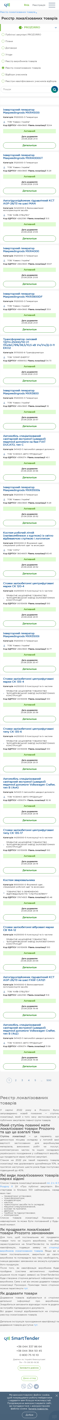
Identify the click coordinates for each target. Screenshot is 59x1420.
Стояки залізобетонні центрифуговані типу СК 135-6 (28, 730)
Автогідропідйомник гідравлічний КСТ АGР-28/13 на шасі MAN (28, 202)
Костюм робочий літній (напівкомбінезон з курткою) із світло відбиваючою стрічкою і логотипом (28, 536)
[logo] (21, 1338)
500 (49, 1080)
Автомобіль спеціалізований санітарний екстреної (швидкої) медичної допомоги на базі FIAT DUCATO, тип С (24, 440)
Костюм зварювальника (19, 880)
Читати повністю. (38, 1409)
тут (26, 1288)
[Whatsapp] (29, 1388)
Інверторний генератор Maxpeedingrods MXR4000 (21, 250)
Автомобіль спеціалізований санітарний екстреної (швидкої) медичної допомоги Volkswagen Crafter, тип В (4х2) (29, 1029)
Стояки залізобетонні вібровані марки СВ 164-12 (28, 928)
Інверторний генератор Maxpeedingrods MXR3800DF (23, 295)
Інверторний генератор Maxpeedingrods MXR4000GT (23, 156)
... (41, 1080)
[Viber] (23, 1387)
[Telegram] (36, 1387)
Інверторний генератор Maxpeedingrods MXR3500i (21, 635)
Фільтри (31, 101)
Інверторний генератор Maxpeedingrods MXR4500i (21, 111)
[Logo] (7, 5)
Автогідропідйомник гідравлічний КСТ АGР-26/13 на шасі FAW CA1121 (28, 978)
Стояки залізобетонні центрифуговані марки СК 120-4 (28, 585)
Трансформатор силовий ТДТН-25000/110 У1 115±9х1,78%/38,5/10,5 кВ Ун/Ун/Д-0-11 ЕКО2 (29, 343)
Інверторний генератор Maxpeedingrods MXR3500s (21, 489)
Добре (29, 1415)
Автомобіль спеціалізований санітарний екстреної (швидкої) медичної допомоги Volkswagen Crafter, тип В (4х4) (29, 783)
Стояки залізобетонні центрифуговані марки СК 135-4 (28, 680)
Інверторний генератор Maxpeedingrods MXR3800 (21, 392)
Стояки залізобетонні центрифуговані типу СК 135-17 (28, 831)
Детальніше (30, 145)
